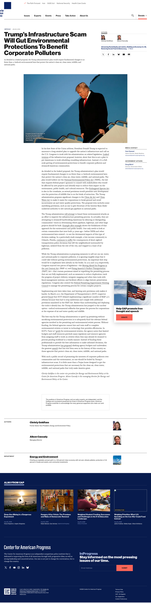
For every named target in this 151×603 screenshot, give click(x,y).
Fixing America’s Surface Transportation (88, 268)
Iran (43, 3)
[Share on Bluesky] (119, 54)
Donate (141, 15)
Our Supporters (119, 596)
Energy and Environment (44, 456)
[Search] (132, 16)
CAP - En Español (120, 594)
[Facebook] (10, 567)
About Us (84, 16)
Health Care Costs (79, 3)
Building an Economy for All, (136, 47)
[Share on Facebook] (108, 54)
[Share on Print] (129, 54)
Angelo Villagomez (19, 523)
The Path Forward (33, 3)
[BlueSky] (27, 567)
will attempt (70, 214)
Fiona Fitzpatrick (9, 523)
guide (58, 331)
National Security (63, 3)
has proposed (66, 345)
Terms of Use (119, 589)
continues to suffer (65, 240)
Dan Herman (53, 523)
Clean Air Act (90, 197)
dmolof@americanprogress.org (134, 168)
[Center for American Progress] (8, 9)
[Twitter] (5, 567)
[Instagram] (18, 567)
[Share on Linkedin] (113, 54)
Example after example (72, 225)
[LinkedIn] (23, 567)
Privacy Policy (119, 592)
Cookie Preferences (121, 599)
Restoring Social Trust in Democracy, (114, 49)
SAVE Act (51, 3)
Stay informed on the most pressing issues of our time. (108, 557)
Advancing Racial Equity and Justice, (114, 47)
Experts (37, 16)
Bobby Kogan (128, 523)
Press (58, 16)
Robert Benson (45, 523)
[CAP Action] (11, 591)
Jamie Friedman (118, 523)
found (50, 296)
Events (48, 16)
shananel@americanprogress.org (135, 155)
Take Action (70, 16)
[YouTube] (14, 567)
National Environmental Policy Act (79, 179)
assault (55, 348)
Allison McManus (137, 523)
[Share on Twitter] (103, 54)
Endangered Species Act (99, 188)
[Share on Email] (124, 54)
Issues (27, 16)
